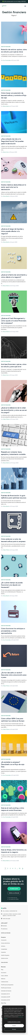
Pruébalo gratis (14, 888)
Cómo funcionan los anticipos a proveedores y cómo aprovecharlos (13, 631)
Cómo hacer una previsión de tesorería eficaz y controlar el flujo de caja (13, 95)
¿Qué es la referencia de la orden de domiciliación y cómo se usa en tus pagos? (14, 410)
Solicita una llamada (14, 893)
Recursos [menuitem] (3, 966)
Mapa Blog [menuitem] (3, 1003)
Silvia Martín (6, 196)
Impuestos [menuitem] (3, 952)
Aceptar (14, 1025)
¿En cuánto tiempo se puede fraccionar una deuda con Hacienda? (12, 585)
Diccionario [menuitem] (3, 972)
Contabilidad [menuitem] (4, 949)
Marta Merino (6, 106)
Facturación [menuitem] (3, 940)
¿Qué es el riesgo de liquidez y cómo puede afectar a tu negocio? (12, 231)
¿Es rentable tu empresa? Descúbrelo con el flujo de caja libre (12, 764)
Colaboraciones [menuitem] (4, 981)
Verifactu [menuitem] (3, 946)
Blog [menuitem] (2, 969)
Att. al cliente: (10, 911)
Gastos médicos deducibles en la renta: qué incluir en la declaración (13, 187)
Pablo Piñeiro (6, 419)
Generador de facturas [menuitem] (6, 990)
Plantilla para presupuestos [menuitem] (7, 984)
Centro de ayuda (6, 918)
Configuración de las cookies (14, 1021)
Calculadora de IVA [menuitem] (5, 993)
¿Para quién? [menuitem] (4, 923)
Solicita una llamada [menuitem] (5, 932)
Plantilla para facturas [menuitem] (6, 987)
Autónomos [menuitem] (4, 928)
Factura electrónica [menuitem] (5, 943)
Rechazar (14, 1029)
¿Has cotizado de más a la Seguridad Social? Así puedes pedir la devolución (12, 141)
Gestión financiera (6, 46)
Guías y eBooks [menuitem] (4, 975)
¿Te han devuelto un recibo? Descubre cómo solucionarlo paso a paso (14, 675)
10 (19, 868)
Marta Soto (6, 152)
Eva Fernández (7, 60)
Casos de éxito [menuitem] (4, 962)
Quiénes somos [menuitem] (4, 958)
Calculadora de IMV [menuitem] (5, 1000)
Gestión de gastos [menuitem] (5, 955)
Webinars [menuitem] (3, 978)
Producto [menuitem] (3, 937)
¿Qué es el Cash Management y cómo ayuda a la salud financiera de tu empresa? (13, 320)
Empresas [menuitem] (4, 925)
